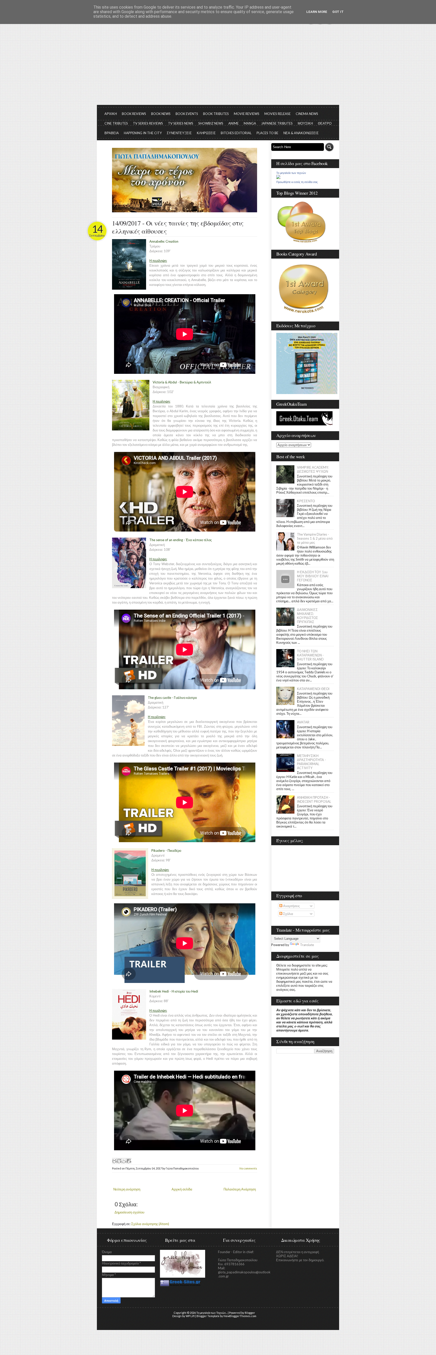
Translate (307, 945)
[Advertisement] (218, 67)
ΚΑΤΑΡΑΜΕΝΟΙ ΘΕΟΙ (313, 689)
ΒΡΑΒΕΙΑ (111, 133)
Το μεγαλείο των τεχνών (291, 172)
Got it (338, 12)
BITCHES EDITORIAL (236, 133)
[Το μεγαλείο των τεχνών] (278, 178)
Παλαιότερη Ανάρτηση (240, 1189)
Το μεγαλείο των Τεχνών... (211, 1312)
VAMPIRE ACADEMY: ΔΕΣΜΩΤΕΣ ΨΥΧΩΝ (313, 469)
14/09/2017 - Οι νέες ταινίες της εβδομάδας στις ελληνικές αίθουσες (177, 227)
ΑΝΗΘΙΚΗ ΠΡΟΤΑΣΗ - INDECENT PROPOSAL (314, 799)
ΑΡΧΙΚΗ (110, 114)
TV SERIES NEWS (180, 123)
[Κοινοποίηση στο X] (123, 1160)
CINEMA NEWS (307, 114)
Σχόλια (287, 914)
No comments (248, 1168)
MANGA (250, 123)
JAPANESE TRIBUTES (277, 123)
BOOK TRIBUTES (216, 114)
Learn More (316, 12)
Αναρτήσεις (291, 906)
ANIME (233, 123)
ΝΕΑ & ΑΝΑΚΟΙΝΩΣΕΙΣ (301, 133)
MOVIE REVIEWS (246, 114)
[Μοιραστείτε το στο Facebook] (128, 1160)
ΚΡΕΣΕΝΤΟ (306, 501)
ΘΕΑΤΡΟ (325, 123)
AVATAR (303, 722)
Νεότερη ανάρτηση (126, 1189)
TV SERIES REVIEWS (148, 123)
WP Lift (190, 1316)
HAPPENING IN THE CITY (143, 133)
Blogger (250, 1312)
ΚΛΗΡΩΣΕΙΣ (206, 133)
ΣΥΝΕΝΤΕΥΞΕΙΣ (179, 133)
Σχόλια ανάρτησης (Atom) (150, 1224)
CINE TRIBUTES (116, 123)
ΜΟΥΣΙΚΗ (305, 123)
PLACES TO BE (267, 133)
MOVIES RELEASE (277, 114)
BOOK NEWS (161, 114)
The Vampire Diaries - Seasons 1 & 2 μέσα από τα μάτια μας (315, 538)
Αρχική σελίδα (182, 1189)
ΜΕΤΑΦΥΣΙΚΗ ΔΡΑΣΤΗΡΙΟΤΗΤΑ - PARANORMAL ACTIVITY (311, 762)
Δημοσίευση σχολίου (129, 1212)
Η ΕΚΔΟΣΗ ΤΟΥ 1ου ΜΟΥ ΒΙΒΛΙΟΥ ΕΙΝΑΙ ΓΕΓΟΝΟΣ (313, 576)
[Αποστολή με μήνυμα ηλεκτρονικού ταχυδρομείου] (114, 1160)
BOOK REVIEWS (134, 114)
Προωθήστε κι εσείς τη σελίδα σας (297, 181)
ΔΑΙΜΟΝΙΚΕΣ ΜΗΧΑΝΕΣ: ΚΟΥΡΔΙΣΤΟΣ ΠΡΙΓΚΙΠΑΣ (307, 616)
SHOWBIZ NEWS (210, 123)
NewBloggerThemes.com (240, 1316)
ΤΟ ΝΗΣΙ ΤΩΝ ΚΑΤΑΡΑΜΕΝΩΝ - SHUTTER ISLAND (310, 655)
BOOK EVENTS (187, 114)
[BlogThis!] (119, 1160)
